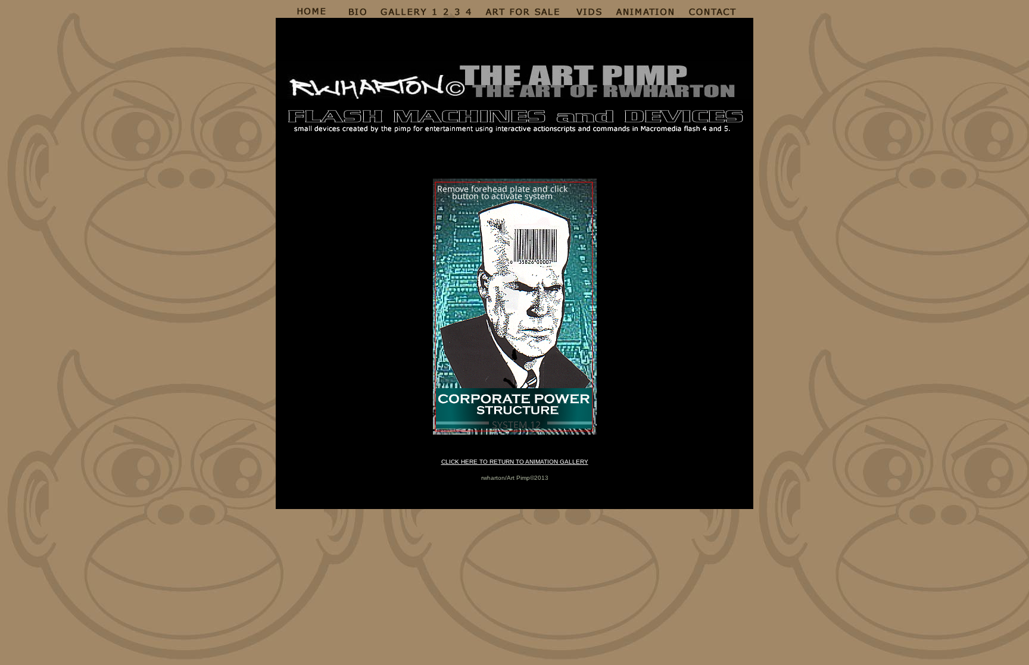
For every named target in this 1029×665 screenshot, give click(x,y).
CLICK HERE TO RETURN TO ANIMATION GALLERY (514, 461)
